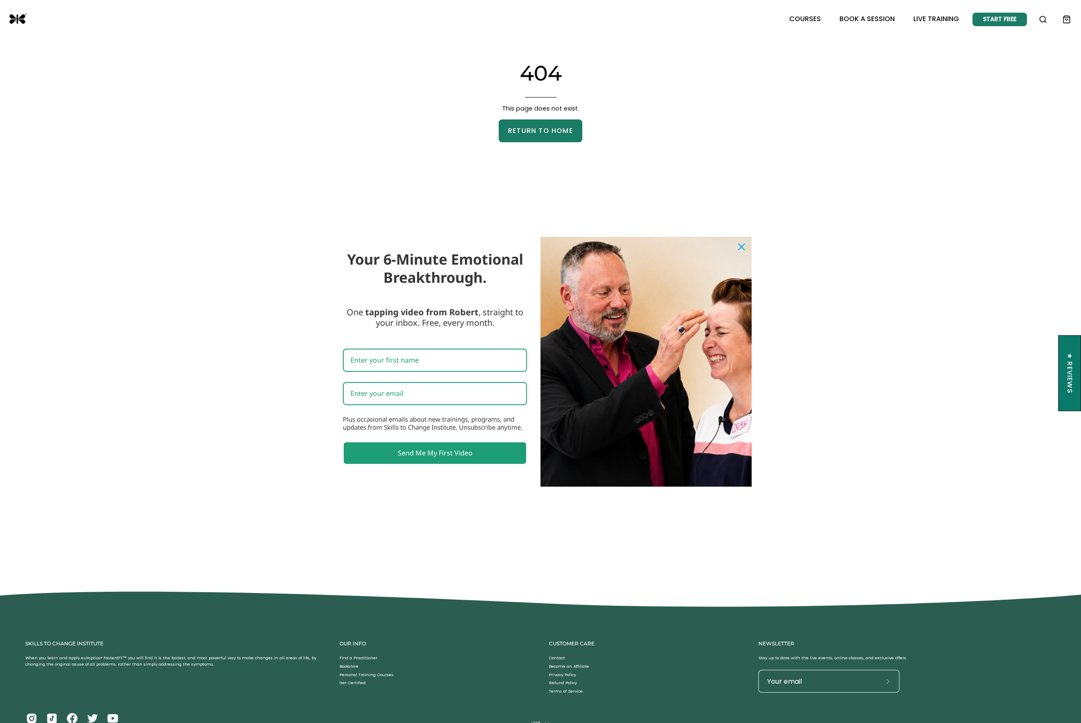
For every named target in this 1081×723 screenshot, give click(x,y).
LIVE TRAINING (936, 19)
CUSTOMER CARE (572, 643)
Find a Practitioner (359, 658)
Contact (557, 658)
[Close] (741, 246)
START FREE (999, 19)
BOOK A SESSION (867, 19)
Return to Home (540, 130)
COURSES (805, 19)
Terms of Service (566, 691)
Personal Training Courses (367, 674)
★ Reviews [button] (1070, 373)
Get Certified (353, 683)
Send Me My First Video (435, 452)
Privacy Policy (562, 674)
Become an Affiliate (569, 666)
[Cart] (1066, 19)
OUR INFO (353, 643)
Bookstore (349, 666)
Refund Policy (563, 683)
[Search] (1043, 19)
